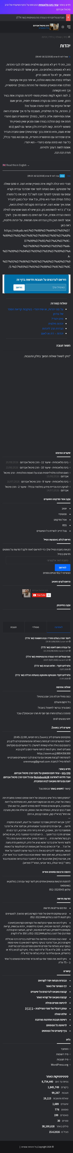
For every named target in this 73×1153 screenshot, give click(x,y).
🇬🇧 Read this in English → (16, 165)
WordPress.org (59, 1064)
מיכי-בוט (66, 773)
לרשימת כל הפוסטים (56, 1025)
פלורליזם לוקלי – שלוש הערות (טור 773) (52, 665)
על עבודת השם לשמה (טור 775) (55, 647)
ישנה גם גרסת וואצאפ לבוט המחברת (52, 781)
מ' (69, 56)
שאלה (59, 37)
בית (66, 37)
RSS (64, 525)
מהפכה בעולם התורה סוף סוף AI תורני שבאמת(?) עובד (43, 713)
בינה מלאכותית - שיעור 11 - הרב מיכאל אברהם (44, 462)
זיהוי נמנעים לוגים (61, 719)
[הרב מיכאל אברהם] (45, 27)
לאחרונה (59, 627)
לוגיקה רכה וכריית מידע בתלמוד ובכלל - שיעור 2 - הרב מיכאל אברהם (36, 488)
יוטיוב (64, 508)
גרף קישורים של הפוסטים (54, 1031)
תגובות (13, 627)
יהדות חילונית (55, 324)
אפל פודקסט (60, 519)
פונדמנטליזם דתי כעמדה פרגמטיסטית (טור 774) (48, 656)
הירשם (19, 287)
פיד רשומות (62, 1054)
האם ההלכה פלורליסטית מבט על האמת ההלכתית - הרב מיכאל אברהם (36, 474)
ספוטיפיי (63, 514)
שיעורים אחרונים (63, 452)
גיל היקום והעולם (62, 702)
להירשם (62, 567)
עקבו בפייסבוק (63, 605)
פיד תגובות (62, 1059)
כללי (51, 37)
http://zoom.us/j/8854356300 (53, 753)
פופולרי (35, 627)
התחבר (64, 1049)
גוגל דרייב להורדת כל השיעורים (52, 531)
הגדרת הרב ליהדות (52, 328)
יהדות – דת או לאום (52, 333)
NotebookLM (41, 777)
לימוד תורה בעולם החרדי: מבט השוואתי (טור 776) (47, 638)
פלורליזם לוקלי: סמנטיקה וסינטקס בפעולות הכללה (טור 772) (42, 675)
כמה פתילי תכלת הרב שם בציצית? (53, 696)
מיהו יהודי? (57, 319)
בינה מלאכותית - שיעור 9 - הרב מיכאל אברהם (44, 481)
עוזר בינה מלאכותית (48, 5)
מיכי (68, 175)
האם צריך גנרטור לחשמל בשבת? (54, 707)
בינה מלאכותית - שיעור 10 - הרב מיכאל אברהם (44, 467)
